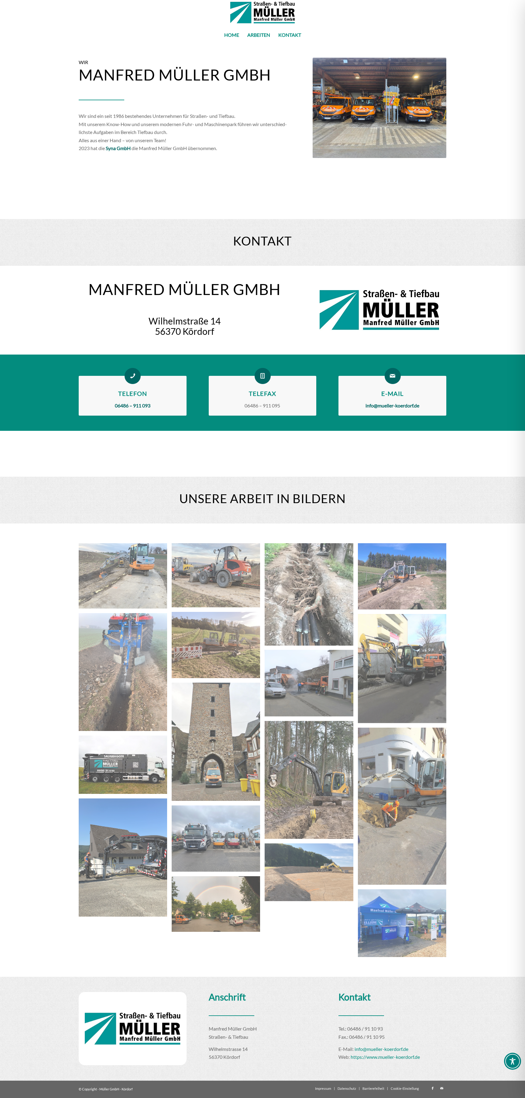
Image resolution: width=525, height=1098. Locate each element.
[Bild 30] (218, 906)
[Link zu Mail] (441, 1088)
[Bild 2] (404, 809)
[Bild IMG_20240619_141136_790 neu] (125, 767)
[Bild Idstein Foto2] (125, 578)
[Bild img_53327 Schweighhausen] (311, 874)
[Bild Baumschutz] (311, 596)
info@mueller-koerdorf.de (381, 1049)
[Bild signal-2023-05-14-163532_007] (404, 925)
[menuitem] (231, 35)
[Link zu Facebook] (432, 1088)
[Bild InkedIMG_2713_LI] (311, 685)
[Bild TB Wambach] (404, 578)
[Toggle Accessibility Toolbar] (512, 1061)
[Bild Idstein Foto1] (218, 577)
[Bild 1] (311, 782)
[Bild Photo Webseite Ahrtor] (218, 744)
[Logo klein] (262, 13)
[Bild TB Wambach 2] (218, 647)
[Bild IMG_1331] (125, 859)
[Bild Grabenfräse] (125, 674)
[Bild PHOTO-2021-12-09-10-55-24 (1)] (404, 670)
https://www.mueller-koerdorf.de (385, 1057)
